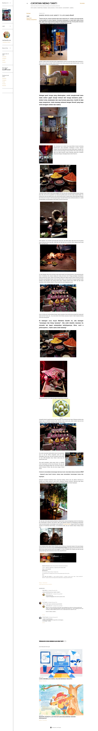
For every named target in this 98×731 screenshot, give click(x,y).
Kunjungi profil (7, 42)
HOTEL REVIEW (58, 7)
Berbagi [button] (28, 13)
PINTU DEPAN (34, 7)
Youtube (4, 62)
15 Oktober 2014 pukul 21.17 (53, 617)
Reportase (29, 18)
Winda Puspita (45, 617)
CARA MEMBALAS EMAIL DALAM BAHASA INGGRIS (55, 679)
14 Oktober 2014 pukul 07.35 (52, 590)
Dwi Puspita (44, 602)
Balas (43, 599)
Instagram (4, 58)
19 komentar (45, 680)
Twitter (3, 60)
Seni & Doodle (51, 7)
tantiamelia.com (49, 593)
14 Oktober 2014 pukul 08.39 (57, 605)
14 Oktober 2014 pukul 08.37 (57, 593)
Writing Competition (32, 19)
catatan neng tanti (44, 3)
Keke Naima (44, 590)
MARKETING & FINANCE (42, 7)
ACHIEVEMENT (66, 7)
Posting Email (45, 582)
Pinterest (4, 85)
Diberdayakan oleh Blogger (56, 727)
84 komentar (45, 720)
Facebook (4, 56)
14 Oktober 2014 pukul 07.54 (52, 602)
